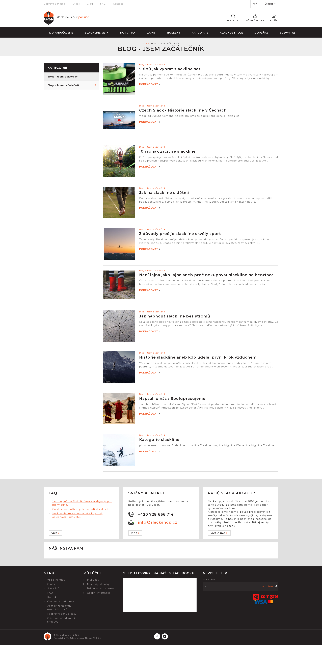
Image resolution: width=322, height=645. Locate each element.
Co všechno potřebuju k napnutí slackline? (80, 509)
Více (54, 533)
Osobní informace (99, 592)
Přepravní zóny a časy (61, 613)
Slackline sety (97, 32)
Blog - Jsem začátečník (63, 85)
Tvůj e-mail (209, 579)
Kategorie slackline (159, 439)
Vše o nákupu (56, 579)
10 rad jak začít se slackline (167, 151)
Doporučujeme (61, 32)
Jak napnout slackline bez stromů (174, 316)
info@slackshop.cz (157, 522)
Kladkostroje (231, 32)
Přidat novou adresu (100, 588)
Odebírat (267, 586)
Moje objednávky (98, 584)
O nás (76, 3)
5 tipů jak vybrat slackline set (169, 69)
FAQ (103, 3)
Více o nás (218, 533)
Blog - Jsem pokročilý (62, 76)
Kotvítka (127, 32)
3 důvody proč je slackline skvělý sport (180, 233)
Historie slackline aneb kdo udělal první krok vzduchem (198, 357)
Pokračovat (148, 84)
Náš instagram (66, 548)
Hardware (200, 32)
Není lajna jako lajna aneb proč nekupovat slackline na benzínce (206, 275)
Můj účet (93, 579)
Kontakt (118, 3)
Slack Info (53, 588)
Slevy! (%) (287, 32)
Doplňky (261, 32)
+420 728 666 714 (156, 514)
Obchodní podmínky (60, 601)
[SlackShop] (66, 23)
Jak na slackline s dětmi (164, 192)
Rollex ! (173, 32)
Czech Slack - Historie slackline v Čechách (183, 110)
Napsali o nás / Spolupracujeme (172, 398)
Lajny (151, 32)
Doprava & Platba (54, 3)
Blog (90, 3)
